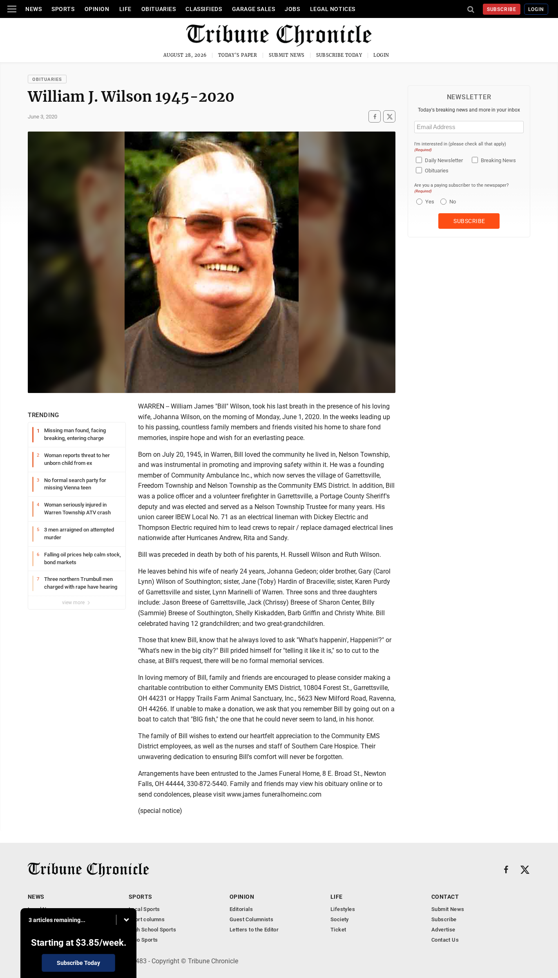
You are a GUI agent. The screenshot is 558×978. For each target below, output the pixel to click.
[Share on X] (389, 116)
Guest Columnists (251, 919)
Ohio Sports (143, 940)
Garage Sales (253, 9)
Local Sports (144, 909)
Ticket (338, 930)
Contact (445, 896)
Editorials (241, 909)
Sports (62, 9)
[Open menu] (11, 9)
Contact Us (445, 940)
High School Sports (152, 930)
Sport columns (147, 919)
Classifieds (203, 9)
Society (339, 919)
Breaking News (498, 160)
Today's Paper (237, 55)
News (33, 9)
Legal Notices (332, 9)
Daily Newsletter (444, 160)
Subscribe (502, 9)
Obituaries (158, 9)
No (452, 202)
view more (74, 602)
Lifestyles (342, 909)
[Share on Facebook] (374, 116)
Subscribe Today (339, 55)
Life (125, 9)
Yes (428, 202)
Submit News (287, 55)
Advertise (443, 930)
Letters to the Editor (254, 930)
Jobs (292, 9)
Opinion (97, 9)
